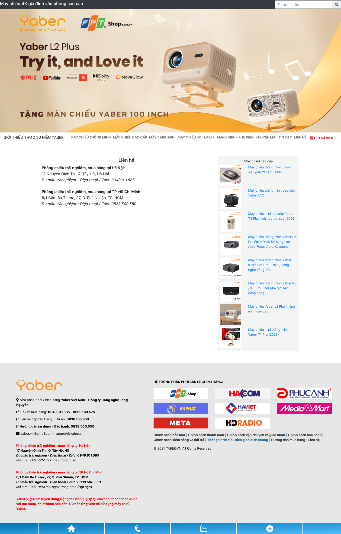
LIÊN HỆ (300, 137)
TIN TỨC (285, 137)
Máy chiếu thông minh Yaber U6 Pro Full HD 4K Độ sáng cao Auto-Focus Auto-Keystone (272, 241)
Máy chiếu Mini (162, 137)
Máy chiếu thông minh (91, 137)
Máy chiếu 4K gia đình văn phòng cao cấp (41, 3)
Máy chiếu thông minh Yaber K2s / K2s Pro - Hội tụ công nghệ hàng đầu (269, 265)
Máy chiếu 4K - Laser (196, 137)
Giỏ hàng (323, 138)
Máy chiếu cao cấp (130, 137)
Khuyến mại (266, 137)
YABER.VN (173, 448)
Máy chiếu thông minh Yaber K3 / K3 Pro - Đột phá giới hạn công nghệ (272, 288)
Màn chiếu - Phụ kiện (235, 137)
